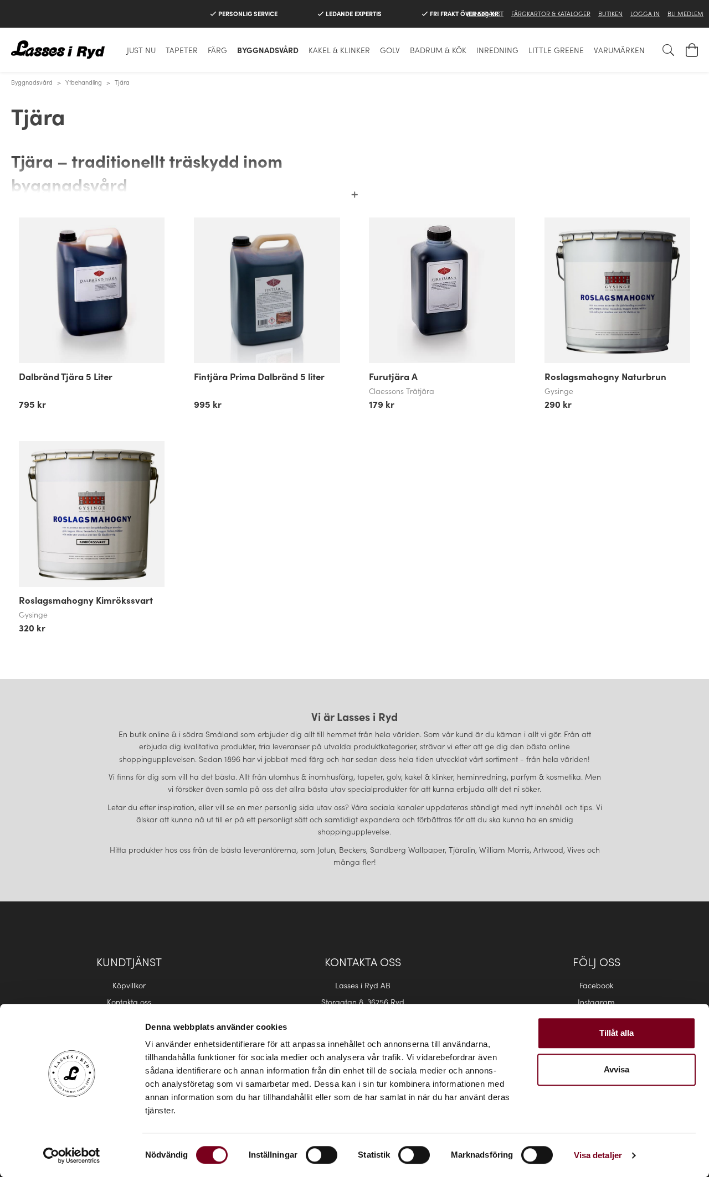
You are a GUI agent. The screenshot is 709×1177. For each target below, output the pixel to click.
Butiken (610, 13)
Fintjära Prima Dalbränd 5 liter (259, 376)
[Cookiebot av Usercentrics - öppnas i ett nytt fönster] (71, 1155)
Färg (217, 49)
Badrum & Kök (438, 49)
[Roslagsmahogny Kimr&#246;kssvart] (92, 514)
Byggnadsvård (268, 49)
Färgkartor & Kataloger (550, 13)
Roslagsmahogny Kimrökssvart (86, 599)
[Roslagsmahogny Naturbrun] (617, 290)
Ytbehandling (83, 81)
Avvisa (616, 1069)
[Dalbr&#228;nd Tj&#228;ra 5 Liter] (92, 290)
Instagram (596, 1001)
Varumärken (619, 49)
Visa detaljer (598, 1155)
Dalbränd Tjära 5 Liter (65, 376)
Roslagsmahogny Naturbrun (605, 376)
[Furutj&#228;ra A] (442, 290)
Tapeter (182, 49)
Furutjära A (393, 376)
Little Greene (556, 49)
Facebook (596, 985)
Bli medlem (685, 13)
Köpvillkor (129, 985)
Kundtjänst (485, 13)
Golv (390, 49)
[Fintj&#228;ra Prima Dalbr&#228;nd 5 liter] (267, 290)
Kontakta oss (129, 1001)
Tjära (122, 81)
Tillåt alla (616, 1033)
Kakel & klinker (339, 49)
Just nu (141, 49)
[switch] (321, 1155)
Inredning (497, 49)
